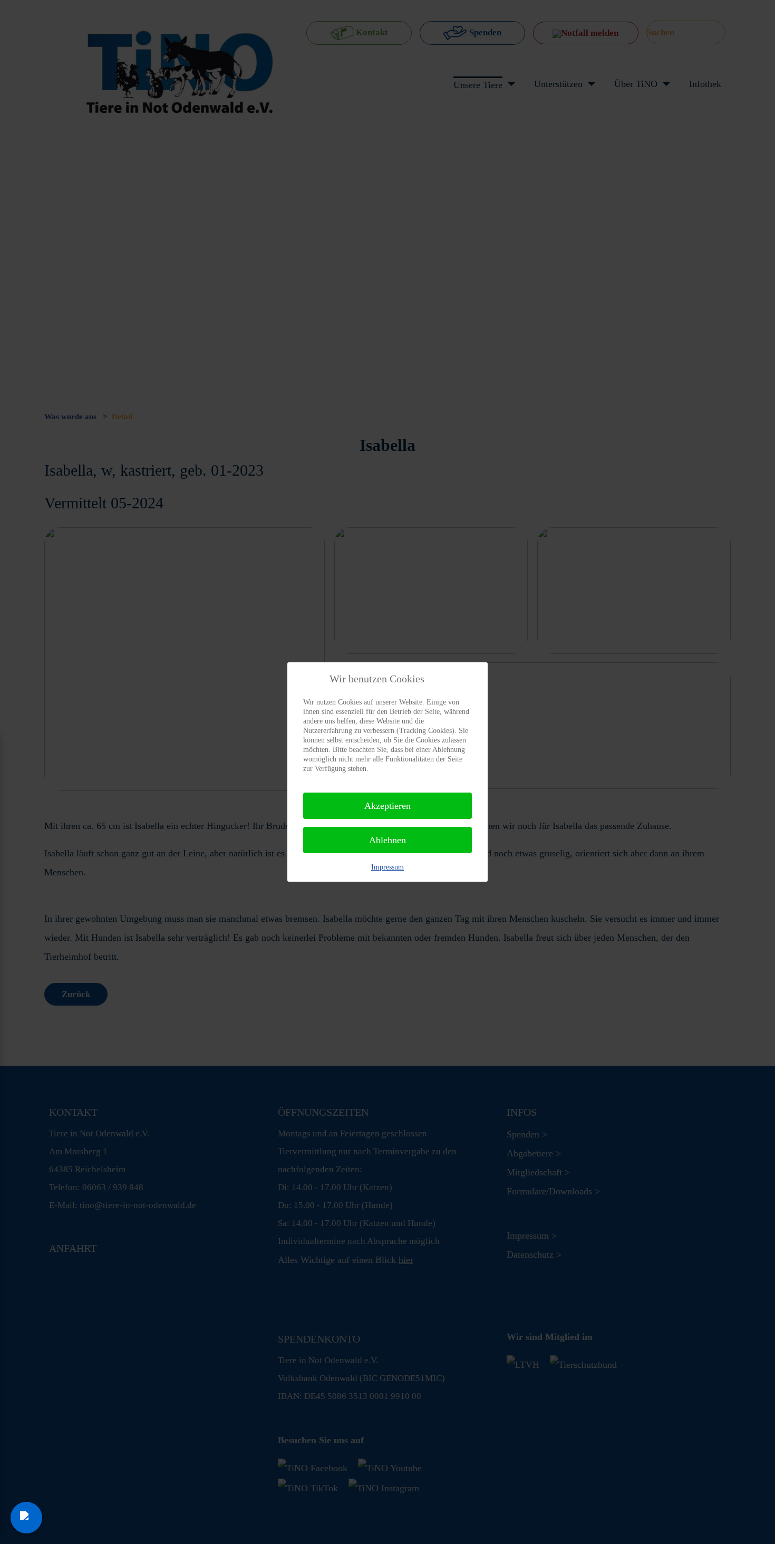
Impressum (387, 867)
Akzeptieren (387, 805)
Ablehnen (387, 840)
